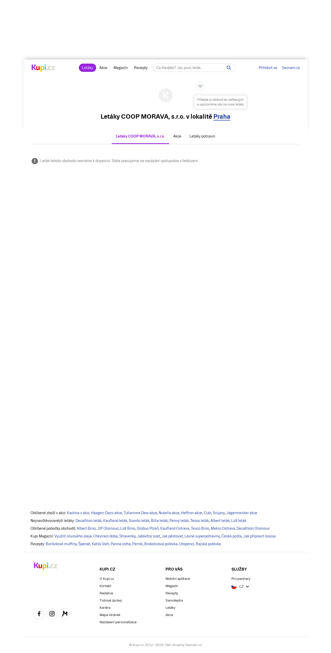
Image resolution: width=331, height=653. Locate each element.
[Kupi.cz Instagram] (52, 614)
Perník (137, 544)
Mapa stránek (110, 615)
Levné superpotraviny (202, 536)
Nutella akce (169, 513)
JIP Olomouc (108, 528)
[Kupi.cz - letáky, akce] (43, 68)
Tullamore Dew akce (140, 513)
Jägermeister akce (241, 513)
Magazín (121, 68)
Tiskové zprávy (111, 600)
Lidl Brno (127, 528)
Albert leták (220, 521)
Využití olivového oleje (73, 536)
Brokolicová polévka (161, 544)
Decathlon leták (89, 521)
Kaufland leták (115, 521)
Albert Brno (86, 528)
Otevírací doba (105, 536)
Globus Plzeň (148, 528)
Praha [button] (221, 116)
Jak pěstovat (172, 536)
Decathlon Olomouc (253, 528)
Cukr (207, 513)
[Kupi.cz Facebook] (39, 614)
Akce (103, 68)
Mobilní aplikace (178, 579)
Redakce (106, 593)
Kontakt (105, 586)
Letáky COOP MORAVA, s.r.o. (140, 136)
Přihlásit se (268, 68)
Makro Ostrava (223, 528)
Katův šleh (100, 544)
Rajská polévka (208, 544)
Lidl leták (238, 521)
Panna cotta (121, 544)
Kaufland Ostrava (174, 528)
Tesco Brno (200, 528)
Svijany (219, 513)
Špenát (84, 544)
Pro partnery (240, 579)
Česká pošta (231, 536)
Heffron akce (191, 513)
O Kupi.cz (107, 579)
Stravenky (127, 536)
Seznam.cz (291, 68)
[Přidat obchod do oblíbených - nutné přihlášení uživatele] (200, 86)
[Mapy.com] (64, 614)
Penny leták (179, 521)
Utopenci (186, 544)
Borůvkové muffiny (61, 544)
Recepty (141, 68)
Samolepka (174, 600)
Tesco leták (199, 521)
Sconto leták (139, 521)
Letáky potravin (202, 136)
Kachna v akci (78, 513)
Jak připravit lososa (259, 536)
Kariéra (105, 608)
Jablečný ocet (148, 536)
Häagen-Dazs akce (106, 513)
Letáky (87, 68)
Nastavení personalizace (118, 622)
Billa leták (159, 521)
